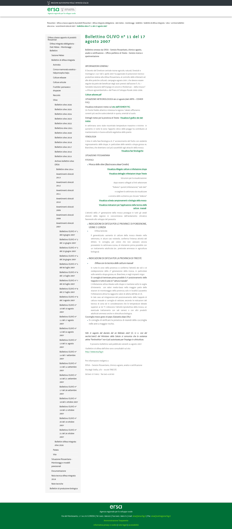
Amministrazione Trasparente (116, 520)
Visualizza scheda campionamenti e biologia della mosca (122, 200)
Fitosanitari (51, 23)
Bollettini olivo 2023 (63, 118)
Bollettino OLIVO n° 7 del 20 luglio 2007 (69, 282)
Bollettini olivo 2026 (63, 104)
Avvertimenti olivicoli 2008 (65, 217)
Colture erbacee (59, 77)
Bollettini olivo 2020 (63, 133)
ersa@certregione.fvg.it (161, 516)
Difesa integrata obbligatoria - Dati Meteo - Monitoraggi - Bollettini (117, 23)
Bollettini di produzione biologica (64, 488)
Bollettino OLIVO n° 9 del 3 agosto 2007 (69, 298)
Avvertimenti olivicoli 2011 (65, 192)
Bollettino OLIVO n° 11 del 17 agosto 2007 (68, 320)
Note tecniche (57, 483)
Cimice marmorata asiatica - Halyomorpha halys (64, 71)
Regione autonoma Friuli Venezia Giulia (69, 2)
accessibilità (133, 525)
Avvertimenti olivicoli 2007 (66, 26)
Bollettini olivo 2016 (63, 151)
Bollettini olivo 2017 (63, 147)
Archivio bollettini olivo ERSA (64, 163)
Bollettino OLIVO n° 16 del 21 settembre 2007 (68, 378)
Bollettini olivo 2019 (63, 137)
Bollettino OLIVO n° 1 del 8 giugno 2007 (69, 233)
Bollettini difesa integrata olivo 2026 (65, 443)
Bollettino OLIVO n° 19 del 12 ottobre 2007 (68, 410)
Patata (55, 450)
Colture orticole (59, 82)
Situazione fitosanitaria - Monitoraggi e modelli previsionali (61, 463)
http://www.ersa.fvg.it (94, 351)
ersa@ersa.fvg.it (139, 516)
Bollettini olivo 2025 (63, 109)
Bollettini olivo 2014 (64, 169)
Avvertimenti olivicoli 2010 (65, 200)
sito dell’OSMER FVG (121, 107)
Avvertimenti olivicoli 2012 (65, 184)
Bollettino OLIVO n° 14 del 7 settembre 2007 (68, 355)
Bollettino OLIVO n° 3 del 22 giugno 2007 (69, 249)
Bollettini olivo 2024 (63, 114)
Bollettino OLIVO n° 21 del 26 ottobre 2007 (68, 433)
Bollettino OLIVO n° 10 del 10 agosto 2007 (68, 308)
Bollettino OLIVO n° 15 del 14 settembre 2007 (68, 367)
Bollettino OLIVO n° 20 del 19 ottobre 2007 (68, 422)
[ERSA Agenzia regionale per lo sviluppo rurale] (61, 10)
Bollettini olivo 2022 (63, 123)
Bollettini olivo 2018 (63, 142)
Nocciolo (56, 95)
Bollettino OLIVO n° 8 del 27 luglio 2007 (69, 290)
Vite (54, 454)
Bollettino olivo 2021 (63, 128)
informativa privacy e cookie (105, 525)
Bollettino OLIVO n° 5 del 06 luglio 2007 (69, 266)
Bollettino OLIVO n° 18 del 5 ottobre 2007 (69, 400)
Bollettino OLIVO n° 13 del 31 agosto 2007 (68, 343)
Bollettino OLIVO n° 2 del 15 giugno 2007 (69, 241)
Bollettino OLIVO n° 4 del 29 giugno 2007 (69, 258)
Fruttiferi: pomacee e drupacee (61, 89)
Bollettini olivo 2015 (63, 156)
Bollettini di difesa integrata (154, 23)
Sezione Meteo (57, 55)
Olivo (168, 23)
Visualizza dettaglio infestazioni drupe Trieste (128, 173)
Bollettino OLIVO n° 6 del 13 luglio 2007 (69, 274)
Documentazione (58, 471)
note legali (122, 525)
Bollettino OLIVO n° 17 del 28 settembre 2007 (68, 390)
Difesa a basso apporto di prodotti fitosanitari (74, 23)
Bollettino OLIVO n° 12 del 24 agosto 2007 (68, 332)
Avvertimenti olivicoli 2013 (65, 176)
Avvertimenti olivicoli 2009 (65, 208)
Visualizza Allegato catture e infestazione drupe (127, 169)
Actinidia (56, 64)
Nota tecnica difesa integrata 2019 (63, 477)
